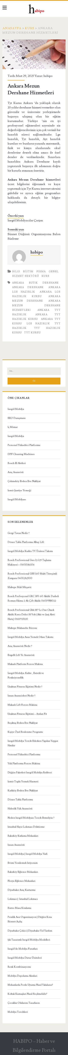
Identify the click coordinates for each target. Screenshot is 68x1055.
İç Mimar (13, 427)
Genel (54, 271)
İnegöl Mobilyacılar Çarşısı (25, 220)
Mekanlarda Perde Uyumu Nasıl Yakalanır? (30, 984)
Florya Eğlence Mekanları (21, 880)
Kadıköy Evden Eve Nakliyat (23, 790)
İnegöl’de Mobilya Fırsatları (23, 948)
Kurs (29, 28)
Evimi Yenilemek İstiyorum (23, 862)
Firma (41, 271)
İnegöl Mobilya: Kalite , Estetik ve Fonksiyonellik (26, 675)
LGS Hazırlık (38, 323)
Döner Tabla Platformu (20, 799)
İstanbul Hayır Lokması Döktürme (26, 826)
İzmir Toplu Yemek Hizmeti (23, 781)
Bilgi (16, 271)
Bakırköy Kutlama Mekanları (23, 835)
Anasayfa (11, 28)
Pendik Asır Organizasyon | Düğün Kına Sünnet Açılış (30, 919)
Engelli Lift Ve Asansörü (21, 655)
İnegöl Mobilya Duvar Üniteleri (25, 957)
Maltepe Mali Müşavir (19, 587)
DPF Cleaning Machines (21, 454)
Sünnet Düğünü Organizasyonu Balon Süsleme (34, 236)
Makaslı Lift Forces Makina (22, 704)
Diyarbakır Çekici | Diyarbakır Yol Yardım (30, 930)
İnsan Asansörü (16, 844)
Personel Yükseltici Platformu (24, 445)
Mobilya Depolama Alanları (22, 975)
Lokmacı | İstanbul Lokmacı (23, 899)
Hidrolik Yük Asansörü (20, 808)
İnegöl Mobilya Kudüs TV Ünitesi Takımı (30, 551)
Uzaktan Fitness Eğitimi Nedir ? (25, 686)
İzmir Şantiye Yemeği (19, 490)
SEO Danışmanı (17, 418)
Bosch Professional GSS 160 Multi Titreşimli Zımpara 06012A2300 (32, 576)
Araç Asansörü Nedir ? (20, 646)
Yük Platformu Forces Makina (24, 763)
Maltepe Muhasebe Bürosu (22, 628)
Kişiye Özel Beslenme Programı (25, 731)
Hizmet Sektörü (25, 276)
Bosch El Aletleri (17, 463)
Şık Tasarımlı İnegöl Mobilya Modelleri (29, 939)
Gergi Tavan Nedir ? (18, 533)
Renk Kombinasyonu (19, 966)
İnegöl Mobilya (16, 409)
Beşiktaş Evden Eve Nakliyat (23, 722)
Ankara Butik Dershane (35, 282)
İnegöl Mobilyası (17, 499)
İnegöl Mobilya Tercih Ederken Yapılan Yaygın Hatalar (33, 743)
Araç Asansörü (16, 472)
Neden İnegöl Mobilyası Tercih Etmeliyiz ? (31, 817)
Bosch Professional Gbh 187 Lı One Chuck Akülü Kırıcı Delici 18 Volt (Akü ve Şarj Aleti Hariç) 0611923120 (31, 614)
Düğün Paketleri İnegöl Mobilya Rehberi (30, 772)
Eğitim (28, 271)
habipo (48, 76)
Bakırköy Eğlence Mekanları (23, 871)
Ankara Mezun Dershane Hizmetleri (36, 305)
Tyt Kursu (32, 332)
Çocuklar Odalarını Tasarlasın (24, 1002)
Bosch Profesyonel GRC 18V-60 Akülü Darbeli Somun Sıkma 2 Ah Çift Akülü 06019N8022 (33, 598)
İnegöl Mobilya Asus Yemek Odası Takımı (30, 637)
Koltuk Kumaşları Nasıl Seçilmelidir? (27, 993)
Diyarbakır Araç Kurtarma (21, 890)
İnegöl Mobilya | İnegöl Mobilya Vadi (27, 853)
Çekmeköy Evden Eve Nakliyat (24, 481)
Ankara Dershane (28, 287)
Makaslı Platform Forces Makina (25, 664)
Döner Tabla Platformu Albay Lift (26, 542)
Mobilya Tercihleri (18, 1011)
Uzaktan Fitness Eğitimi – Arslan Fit (27, 713)
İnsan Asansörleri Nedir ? (21, 695)
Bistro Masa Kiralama (19, 908)
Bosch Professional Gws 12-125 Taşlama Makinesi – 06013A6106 (29, 562)
